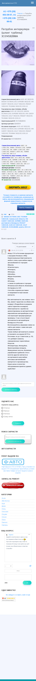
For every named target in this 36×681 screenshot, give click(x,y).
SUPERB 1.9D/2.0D (21, 221)
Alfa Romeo (6, 501)
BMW (4, 506)
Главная (19, 13)
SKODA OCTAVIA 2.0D (12, 217)
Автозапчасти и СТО (9, 3)
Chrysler (4, 514)
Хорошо (6, 411)
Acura (3, 498)
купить (21, 227)
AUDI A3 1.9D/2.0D (15, 225)
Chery (4, 509)
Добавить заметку (11, 389)
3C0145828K (13, 227)
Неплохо (7, 414)
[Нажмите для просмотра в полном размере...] (18, 67)
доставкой (5, 223)
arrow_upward (32, 677)
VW (5, 214)
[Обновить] (30, 567)
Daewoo (4, 522)
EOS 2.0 (27, 227)
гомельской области (17, 219)
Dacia (3, 520)
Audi (3, 503)
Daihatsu (5, 525)
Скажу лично (8, 416)
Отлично (7, 408)
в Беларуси (14, 223)
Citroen (4, 517)
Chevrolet (5, 512)
